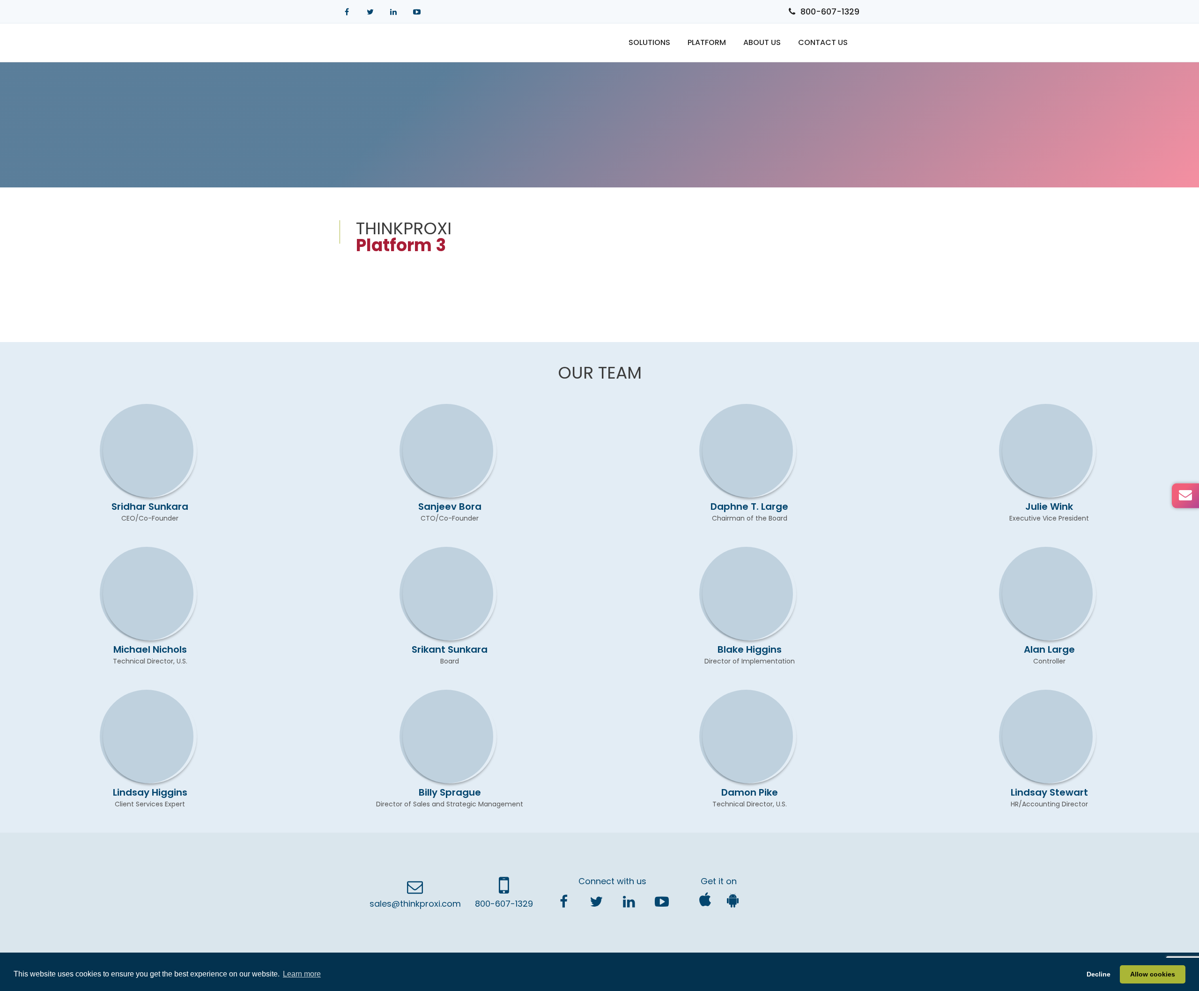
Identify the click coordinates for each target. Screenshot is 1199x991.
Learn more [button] (302, 974)
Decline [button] (1098, 974)
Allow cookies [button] (1152, 974)
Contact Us (823, 42)
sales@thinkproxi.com (415, 903)
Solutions (649, 42)
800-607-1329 (829, 11)
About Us (762, 42)
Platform (707, 42)
